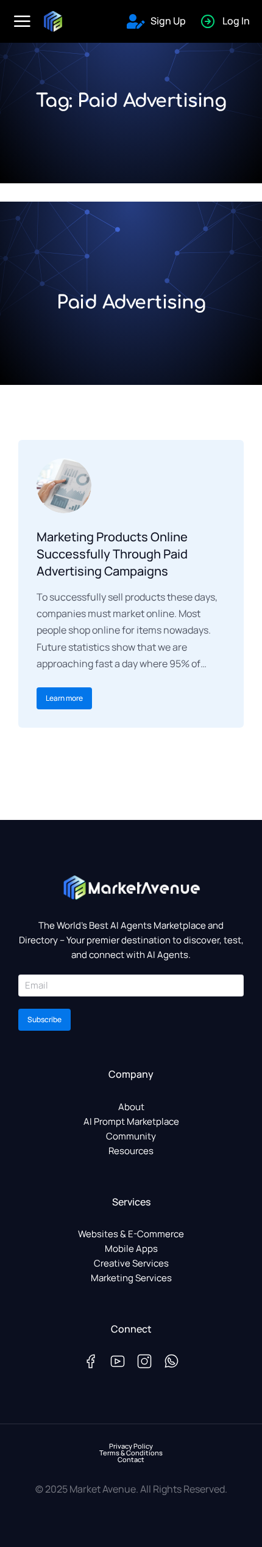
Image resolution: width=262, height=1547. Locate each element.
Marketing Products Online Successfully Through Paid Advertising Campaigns (112, 553)
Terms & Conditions (131, 1452)
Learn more (64, 698)
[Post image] (64, 485)
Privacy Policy (131, 1446)
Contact (131, 1459)
